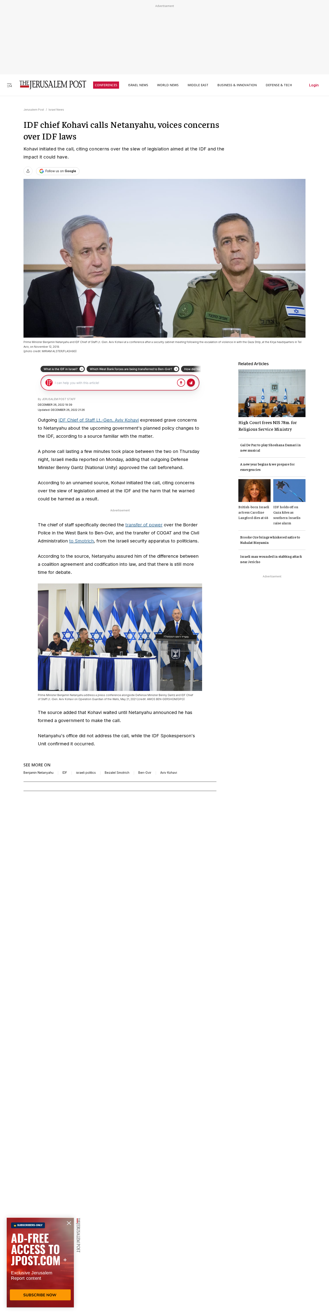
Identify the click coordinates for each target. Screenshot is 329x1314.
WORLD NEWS (168, 85)
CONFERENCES (106, 85)
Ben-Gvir (144, 772)
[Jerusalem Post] (49, 85)
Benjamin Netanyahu (38, 772)
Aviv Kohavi (168, 772)
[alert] (40, 1262)
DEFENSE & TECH (279, 85)
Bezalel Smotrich (117, 772)
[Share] (28, 171)
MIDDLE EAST (198, 85)
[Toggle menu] (9, 85)
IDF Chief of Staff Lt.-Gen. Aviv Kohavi (98, 420)
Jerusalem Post (34, 109)
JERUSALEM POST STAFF (59, 399)
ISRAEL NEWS (138, 85)
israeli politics (86, 772)
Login (314, 85)
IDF (64, 772)
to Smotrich (81, 541)
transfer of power (143, 524)
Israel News (56, 109)
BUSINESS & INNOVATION (237, 85)
